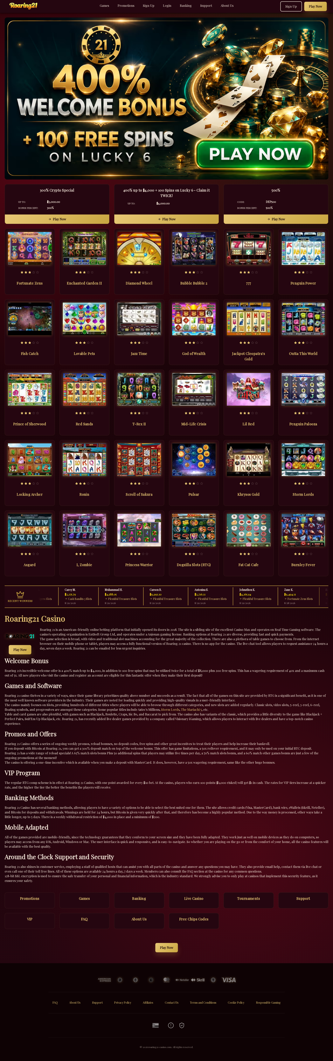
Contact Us (171, 1002)
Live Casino (194, 898)
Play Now (59, 219)
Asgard (30, 564)
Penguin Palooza (303, 424)
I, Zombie (84, 564)
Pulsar (194, 494)
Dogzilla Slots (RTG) (194, 564)
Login (167, 6)
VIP (29, 919)
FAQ (84, 919)
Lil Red (248, 424)
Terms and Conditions (203, 1002)
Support (206, 6)
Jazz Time (139, 353)
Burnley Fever (303, 564)
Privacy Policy (122, 1002)
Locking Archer (30, 494)
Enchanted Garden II (84, 283)
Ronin (84, 494)
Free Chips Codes (194, 919)
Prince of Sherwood (29, 424)
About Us (227, 6)
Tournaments (248, 898)
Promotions (126, 6)
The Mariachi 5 (191, 709)
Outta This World (303, 353)
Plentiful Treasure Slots (100, 599)
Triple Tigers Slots (318, 599)
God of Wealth (193, 353)
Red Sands (84, 424)
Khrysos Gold (249, 494)
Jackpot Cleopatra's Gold (248, 356)
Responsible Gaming (268, 1002)
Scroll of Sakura (139, 494)
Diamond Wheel (139, 283)
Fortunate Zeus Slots (278, 599)
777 (248, 283)
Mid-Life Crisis (193, 424)
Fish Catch (30, 353)
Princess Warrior (139, 564)
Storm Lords (303, 494)
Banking (186, 6)
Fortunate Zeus (30, 283)
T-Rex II (139, 424)
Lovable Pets (84, 353)
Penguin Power (303, 283)
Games (104, 6)
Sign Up (148, 6)
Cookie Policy (236, 1002)
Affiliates (148, 1002)
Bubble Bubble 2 (193, 283)
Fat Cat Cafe (249, 564)
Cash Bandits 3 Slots (58, 599)
